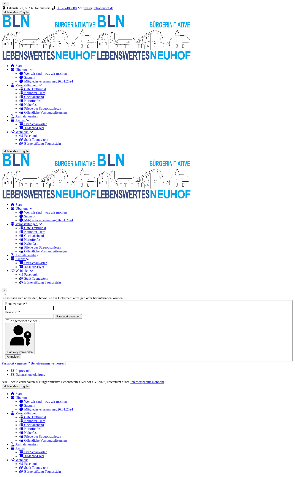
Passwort (12, 312)
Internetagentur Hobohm (147, 382)
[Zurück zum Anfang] (5, 4)
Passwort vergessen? (16, 363)
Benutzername (16, 304)
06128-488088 (67, 8)
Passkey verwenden (20, 352)
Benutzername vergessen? (48, 363)
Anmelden (13, 356)
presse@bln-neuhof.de (98, 8)
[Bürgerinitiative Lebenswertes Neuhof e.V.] (96, 58)
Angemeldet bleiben (24, 321)
